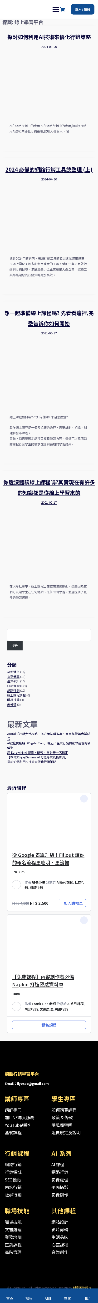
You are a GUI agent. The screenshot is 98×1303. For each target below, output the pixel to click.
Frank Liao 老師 (44, 1003)
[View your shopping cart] (63, 9)
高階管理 (13, 1252)
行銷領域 (13, 1172)
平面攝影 (59, 1187)
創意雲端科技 (82, 1287)
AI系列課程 (65, 882)
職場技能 (13, 699)
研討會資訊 (15, 686)
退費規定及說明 (66, 1132)
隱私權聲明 (61, 1125)
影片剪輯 (59, 1229)
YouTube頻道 (17, 1125)
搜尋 (15, 645)
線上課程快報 (16, 695)
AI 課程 (57, 1164)
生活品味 (59, 1237)
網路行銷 (13, 690)
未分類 (11, 704)
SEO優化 (13, 1179)
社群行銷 (13, 1194)
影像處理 (59, 1179)
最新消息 (13, 671)
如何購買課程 (63, 1110)
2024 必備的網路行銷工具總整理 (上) (49, 169)
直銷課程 (13, 1245)
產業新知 (13, 681)
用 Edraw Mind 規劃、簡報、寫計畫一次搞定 (37, 752)
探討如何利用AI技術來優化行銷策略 (49, 37)
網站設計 (59, 1222)
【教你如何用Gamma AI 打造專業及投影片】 (37, 757)
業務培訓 (13, 1237)
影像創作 (59, 1194)
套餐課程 (13, 1132)
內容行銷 (31, 1009)
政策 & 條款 (62, 1117)
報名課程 (49, 1025)
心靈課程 (59, 1245)
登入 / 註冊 (82, 9)
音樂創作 (59, 1252)
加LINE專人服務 (19, 1117)
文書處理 (46, 1009)
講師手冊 (13, 1110)
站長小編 (38, 882)
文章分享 (13, 676)
